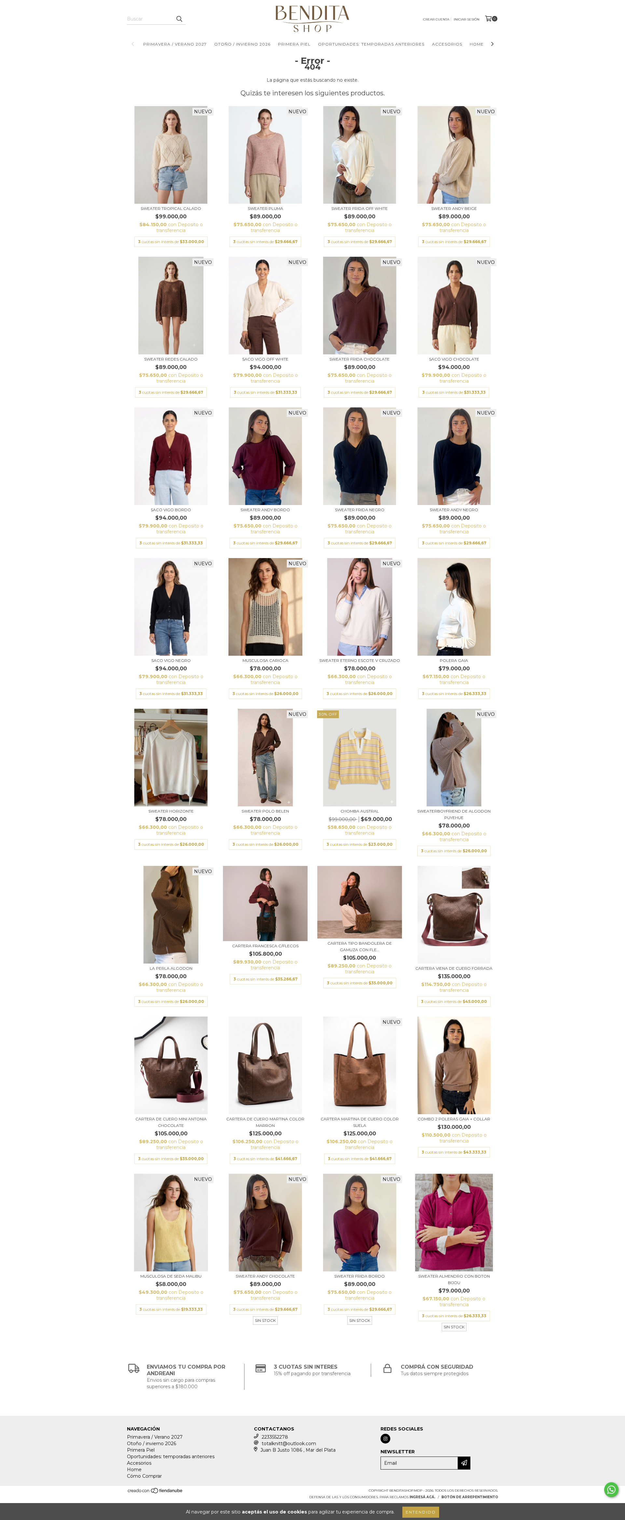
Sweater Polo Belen (265, 811)
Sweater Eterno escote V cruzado (359, 660)
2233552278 (275, 1437)
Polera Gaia (454, 660)
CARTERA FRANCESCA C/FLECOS (265, 945)
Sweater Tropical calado (171, 208)
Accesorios (447, 44)
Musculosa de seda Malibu (170, 1276)
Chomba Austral (359, 811)
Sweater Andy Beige (454, 208)
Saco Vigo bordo (171, 509)
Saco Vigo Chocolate (454, 359)
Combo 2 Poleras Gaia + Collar (454, 1118)
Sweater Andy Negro (454, 509)
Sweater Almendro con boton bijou (454, 1279)
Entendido (421, 1512)
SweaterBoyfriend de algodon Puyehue (454, 814)
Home (477, 44)
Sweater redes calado (171, 359)
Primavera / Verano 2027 (175, 44)
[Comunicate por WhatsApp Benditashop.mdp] (611, 1489)
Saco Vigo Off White (265, 359)
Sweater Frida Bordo (359, 1276)
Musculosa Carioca (265, 660)
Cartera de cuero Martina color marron (265, 1122)
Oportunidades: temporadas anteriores (371, 44)
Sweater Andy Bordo (265, 509)
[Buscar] (179, 19)
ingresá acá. (422, 1497)
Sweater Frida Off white (359, 208)
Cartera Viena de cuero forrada (454, 968)
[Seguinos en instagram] (385, 1439)
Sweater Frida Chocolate (359, 359)
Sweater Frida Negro (359, 509)
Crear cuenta (436, 19)
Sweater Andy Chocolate (265, 1276)
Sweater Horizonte (171, 811)
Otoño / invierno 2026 (242, 44)
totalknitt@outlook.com (289, 1443)
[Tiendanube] (155, 1493)
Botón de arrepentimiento (469, 1497)
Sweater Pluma (265, 208)
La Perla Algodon (171, 968)
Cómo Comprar (144, 1476)
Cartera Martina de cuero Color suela (360, 1122)
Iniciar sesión (466, 19)
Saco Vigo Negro (171, 660)
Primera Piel (294, 44)
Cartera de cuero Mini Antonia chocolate (171, 1122)
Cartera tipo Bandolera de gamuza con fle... (359, 946)
